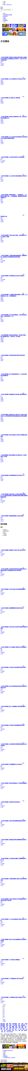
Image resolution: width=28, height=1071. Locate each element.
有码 (7, 1025)
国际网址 (5, 1056)
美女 (13, 1029)
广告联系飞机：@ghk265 (9, 1057)
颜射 (13, 1027)
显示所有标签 (9, 1031)
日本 (19, 1023)
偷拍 (22, 1030)
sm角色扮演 (9, 1030)
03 (3, 1010)
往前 (4, 1021)
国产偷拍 (15, 1023)
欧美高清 (23, 1025)
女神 (22, 1023)
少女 (25, 1027)
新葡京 (5, 19)
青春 (19, 1030)
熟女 (16, 1029)
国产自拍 (3, 1023)
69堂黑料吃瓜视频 (7, 14)
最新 (13, 1026)
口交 (7, 1026)
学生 (10, 1029)
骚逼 (10, 1027)
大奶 (10, 1026)
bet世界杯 (5, 20)
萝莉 (1, 1029)
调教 (23, 1029)
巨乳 (16, 1026)
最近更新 (5, 16)
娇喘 (22, 1027)
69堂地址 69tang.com (8, 1050)
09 (3, 1017)
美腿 (13, 1030)
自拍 (19, 1025)
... (3, 1018)
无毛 (20, 1029)
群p (4, 1031)
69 (6, 1060)
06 (3, 1013)
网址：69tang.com (7, 4)
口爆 (19, 1026)
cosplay (16, 1030)
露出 (7, 1029)
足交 (2, 1030)
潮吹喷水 (25, 1030)
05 (3, 1012)
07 (3, 1014)
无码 (7, 1023)
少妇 (25, 1026)
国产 (10, 1023)
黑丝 (4, 1027)
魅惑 (5, 1030)
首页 (4, 13)
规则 (4, 1054)
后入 (7, 1027)
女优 (19, 1027)
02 (3, 1008)
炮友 (1, 1027)
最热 (2, 1031)
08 (3, 1016)
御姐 (4, 1026)
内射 (10, 1025)
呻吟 (22, 1026)
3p (18, 1029)
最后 (4, 1019)
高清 (16, 1027)
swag (26, 1029)
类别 (4, 17)
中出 (4, 1029)
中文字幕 (15, 1025)
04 (3, 1011)
